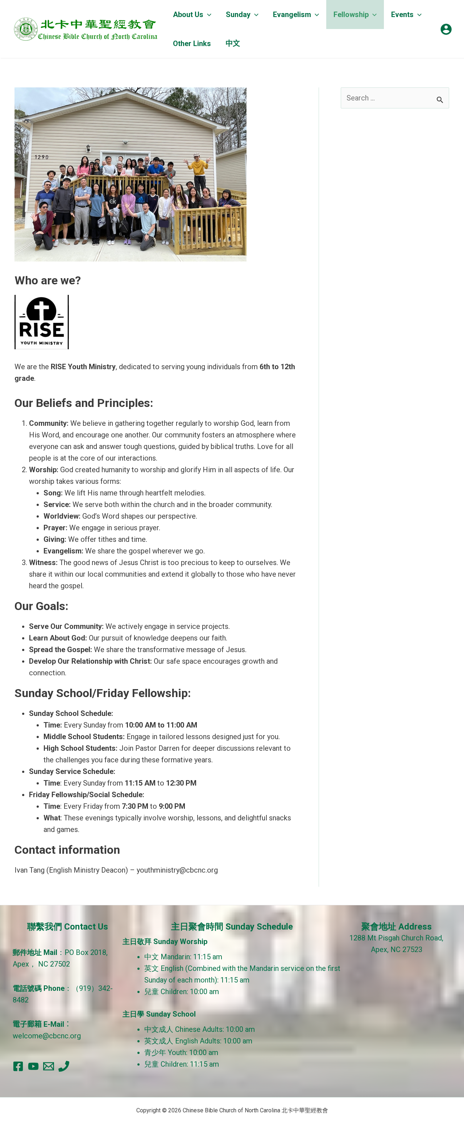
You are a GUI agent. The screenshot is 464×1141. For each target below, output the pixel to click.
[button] (207, 14)
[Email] (48, 1066)
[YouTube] (33, 1066)
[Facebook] (18, 1066)
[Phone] (63, 1066)
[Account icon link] (446, 29)
